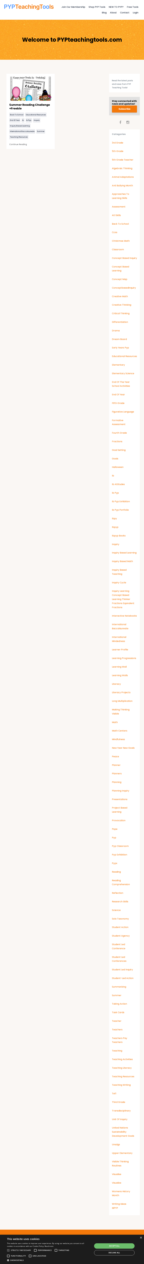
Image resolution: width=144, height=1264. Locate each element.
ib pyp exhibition (121, 501)
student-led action (122, 978)
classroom (118, 249)
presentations (119, 799)
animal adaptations (123, 177)
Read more (49, 1246)
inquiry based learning (20, 126)
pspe (114, 829)
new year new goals (123, 748)
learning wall (119, 666)
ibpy (114, 518)
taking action (119, 1003)
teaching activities (122, 1059)
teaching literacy (122, 1068)
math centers (119, 730)
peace (115, 756)
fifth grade (118, 403)
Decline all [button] (114, 1252)
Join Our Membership (73, 7)
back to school (16, 115)
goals (115, 458)
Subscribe (124, 109)
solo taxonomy (120, 918)
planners (117, 773)
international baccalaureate (22, 131)
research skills (120, 901)
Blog (104, 12)
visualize (116, 1182)
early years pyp (120, 347)
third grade (118, 1102)
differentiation (120, 322)
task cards (118, 1012)
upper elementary (122, 1153)
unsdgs (116, 1144)
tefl (114, 1093)
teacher (116, 1021)
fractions (117, 441)
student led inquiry (122, 969)
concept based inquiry (124, 258)
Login (135, 12)
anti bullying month (122, 185)
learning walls (120, 675)
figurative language (123, 411)
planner (116, 765)
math (115, 722)
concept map (119, 279)
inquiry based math (122, 561)
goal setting (119, 450)
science (116, 910)
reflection (117, 893)
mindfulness (118, 739)
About (113, 12)
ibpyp (115, 527)
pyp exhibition (119, 854)
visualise (116, 1174)
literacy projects (121, 692)
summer (40, 131)
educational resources (36, 115)
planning (116, 782)
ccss (114, 232)
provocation (118, 820)
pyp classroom (120, 846)
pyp (114, 837)
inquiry (37, 120)
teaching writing (121, 1085)
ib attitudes (118, 484)
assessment (118, 206)
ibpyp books (119, 535)
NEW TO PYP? (116, 7)
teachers (117, 1029)
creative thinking (121, 304)
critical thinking (121, 313)
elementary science (123, 373)
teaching (117, 1050)
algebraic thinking (122, 168)
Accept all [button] (114, 1246)
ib (23, 120)
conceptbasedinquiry (124, 287)
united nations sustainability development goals (123, 1132)
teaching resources (19, 137)
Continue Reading (18, 144)
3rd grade (117, 142)
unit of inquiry (119, 1119)
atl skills (116, 215)
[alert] (72, 1249)
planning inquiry (120, 790)
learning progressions (124, 658)
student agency (121, 935)
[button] (49, 1260)
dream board (119, 339)
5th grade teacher (122, 159)
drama (116, 330)
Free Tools (132, 7)
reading (116, 871)
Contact (124, 12)
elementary (118, 364)
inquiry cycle (119, 582)
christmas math (121, 241)
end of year (15, 120)
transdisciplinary (121, 1110)
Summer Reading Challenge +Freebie (29, 106)
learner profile (120, 649)
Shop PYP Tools (97, 7)
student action (120, 927)
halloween (117, 467)
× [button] (141, 1238)
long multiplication (122, 701)
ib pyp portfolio (120, 510)
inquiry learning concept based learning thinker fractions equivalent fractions (123, 599)
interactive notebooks (124, 615)
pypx (114, 863)
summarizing (119, 986)
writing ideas (119, 1204)
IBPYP (115, 1208)
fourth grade (119, 432)
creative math (120, 296)
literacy (116, 684)
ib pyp (28, 120)
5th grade (117, 151)
